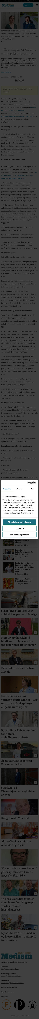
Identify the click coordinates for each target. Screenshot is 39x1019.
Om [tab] (32, 489)
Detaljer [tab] (20, 489)
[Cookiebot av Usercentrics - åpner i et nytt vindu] (28, 482)
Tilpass (18, 528)
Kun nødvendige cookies (19, 535)
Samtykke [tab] (7, 489)
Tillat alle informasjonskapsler (19, 522)
